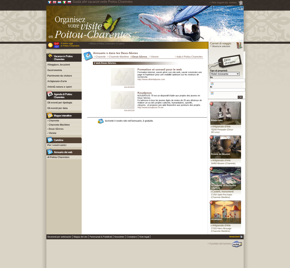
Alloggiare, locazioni (58, 64)
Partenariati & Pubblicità (101, 237)
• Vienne (51, 133)
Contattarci (132, 237)
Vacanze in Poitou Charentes (63, 58)
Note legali (144, 237)
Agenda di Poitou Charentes (63, 96)
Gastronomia (54, 70)
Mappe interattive (62, 115)
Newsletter (119, 237)
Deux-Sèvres (139, 56)
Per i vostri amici (56, 145)
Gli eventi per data (57, 108)
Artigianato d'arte (57, 81)
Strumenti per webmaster (59, 237)
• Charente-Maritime (58, 124)
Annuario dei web (63, 152)
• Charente (53, 120)
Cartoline (58, 140)
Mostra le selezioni (221, 46)
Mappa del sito (80, 237)
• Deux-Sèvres (55, 129)
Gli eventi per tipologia (59, 102)
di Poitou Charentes (58, 157)
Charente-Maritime (119, 56)
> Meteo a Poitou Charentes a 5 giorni (106, 43)
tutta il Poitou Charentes (190, 56)
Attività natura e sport (59, 86)
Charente (101, 56)
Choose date (212, 83)
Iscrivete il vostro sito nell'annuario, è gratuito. (129, 120)
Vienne (155, 56)
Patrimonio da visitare (59, 75)
